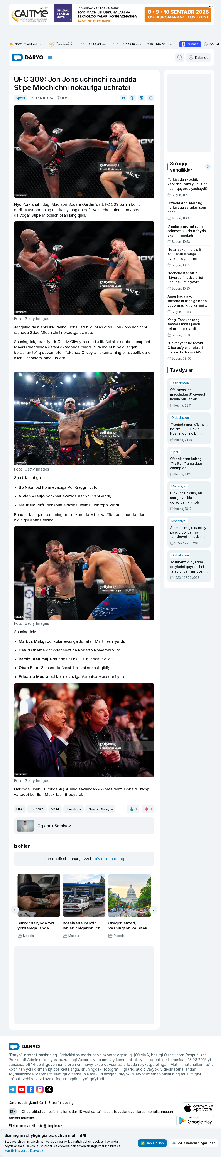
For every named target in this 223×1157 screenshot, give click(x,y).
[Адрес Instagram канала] (40, 1089)
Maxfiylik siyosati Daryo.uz (24, 1150)
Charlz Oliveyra (100, 809)
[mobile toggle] (50, 57)
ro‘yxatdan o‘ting (108, 858)
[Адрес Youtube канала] (21, 1089)
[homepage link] (27, 57)
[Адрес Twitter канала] (49, 1089)
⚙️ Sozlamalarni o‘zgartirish (193, 1143)
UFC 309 (37, 809)
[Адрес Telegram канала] (12, 1089)
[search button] (179, 57)
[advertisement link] (190, 44)
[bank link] (60, 44)
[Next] (153, 910)
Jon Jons (73, 809)
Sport (20, 98)
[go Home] (24, 1046)
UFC (20, 809)
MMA (55, 809)
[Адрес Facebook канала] (30, 1089)
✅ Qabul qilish (152, 1143)
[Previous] (15, 910)
